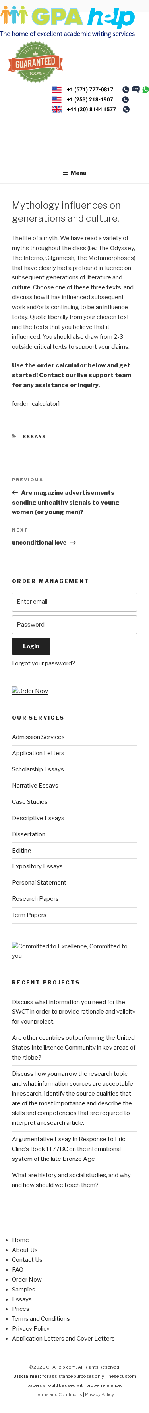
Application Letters (38, 753)
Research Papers (35, 898)
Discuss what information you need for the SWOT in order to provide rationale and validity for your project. (73, 1012)
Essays (34, 436)
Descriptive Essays (38, 818)
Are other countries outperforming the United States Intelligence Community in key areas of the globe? (73, 1047)
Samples (23, 1289)
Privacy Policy (31, 1328)
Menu (79, 172)
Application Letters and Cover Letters (63, 1338)
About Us (25, 1249)
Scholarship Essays (38, 769)
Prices (20, 1308)
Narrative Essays (35, 785)
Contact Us (27, 1259)
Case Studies (30, 801)
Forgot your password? (43, 663)
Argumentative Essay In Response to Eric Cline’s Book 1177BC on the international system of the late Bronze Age (68, 1149)
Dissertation (28, 834)
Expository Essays (37, 866)
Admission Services (38, 737)
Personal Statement (39, 882)
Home (20, 1240)
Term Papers (29, 915)
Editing (21, 850)
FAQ (17, 1269)
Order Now (27, 1279)
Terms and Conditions (41, 1318)
